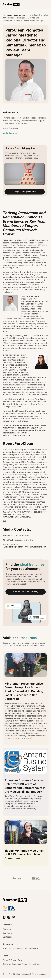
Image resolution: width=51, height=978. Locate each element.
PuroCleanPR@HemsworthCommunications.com (24, 547)
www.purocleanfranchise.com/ (16, 517)
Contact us (7, 937)
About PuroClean (10, 128)
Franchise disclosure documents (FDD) (20, 948)
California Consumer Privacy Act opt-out (21, 964)
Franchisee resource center (15, 15)
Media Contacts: (10, 133)
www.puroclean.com (16, 428)
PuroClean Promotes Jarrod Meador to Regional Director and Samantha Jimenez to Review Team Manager (25, 18)
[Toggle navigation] (47, 4)
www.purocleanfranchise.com (16, 435)
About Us (7, 929)
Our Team (7, 933)
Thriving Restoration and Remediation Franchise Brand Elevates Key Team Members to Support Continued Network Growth (24, 121)
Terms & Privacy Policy (13, 960)
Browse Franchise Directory (25, 592)
